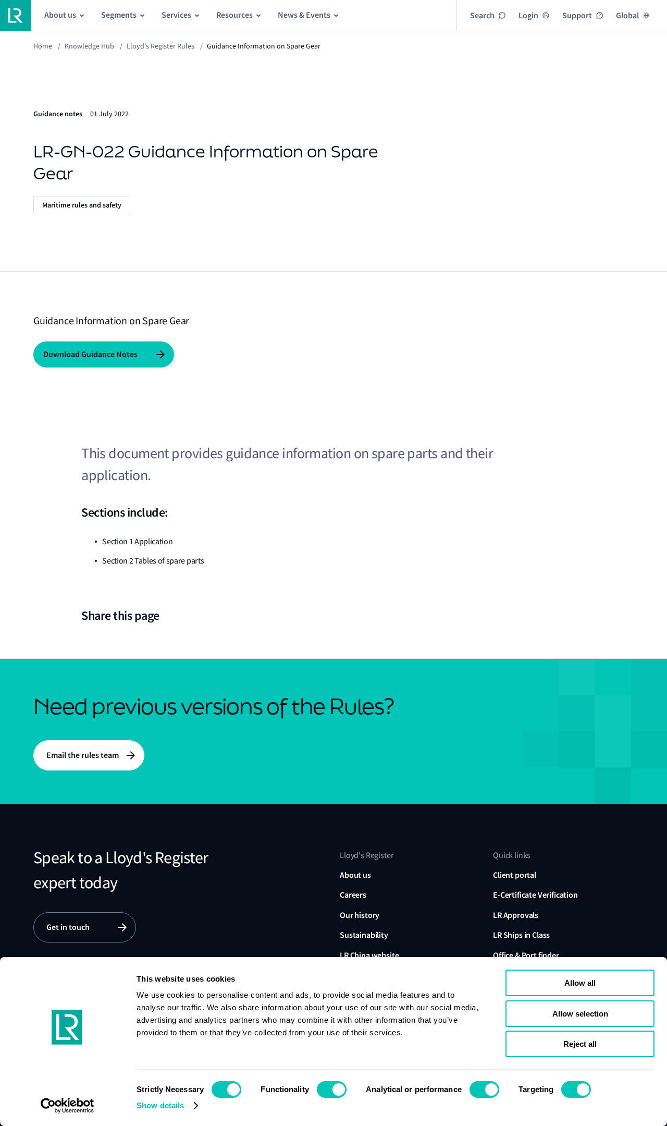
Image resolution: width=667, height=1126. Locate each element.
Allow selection (580, 1013)
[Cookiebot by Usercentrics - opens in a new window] (67, 1105)
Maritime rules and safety (81, 205)
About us (355, 875)
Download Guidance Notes (90, 354)
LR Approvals (515, 915)
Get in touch (68, 927)
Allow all (580, 982)
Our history (359, 915)
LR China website (369, 955)
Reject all (580, 1043)
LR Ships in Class (521, 934)
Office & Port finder (526, 955)
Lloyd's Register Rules (160, 46)
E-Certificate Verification (535, 894)
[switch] (332, 1089)
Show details (160, 1105)
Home (42, 46)
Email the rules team (82, 755)
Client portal (514, 875)
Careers (353, 894)
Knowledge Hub (89, 46)
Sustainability (364, 934)
